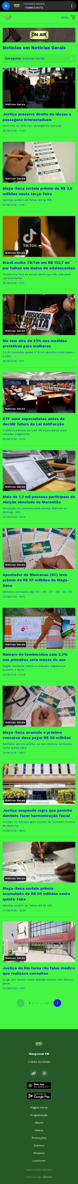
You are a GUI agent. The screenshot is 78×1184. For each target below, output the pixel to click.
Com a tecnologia (34, 1177)
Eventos (39, 1145)
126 (47, 1003)
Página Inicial (39, 1107)
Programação (39, 1115)
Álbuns (39, 1122)
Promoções (39, 1137)
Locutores (39, 1160)
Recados (38, 1152)
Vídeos (39, 1130)
